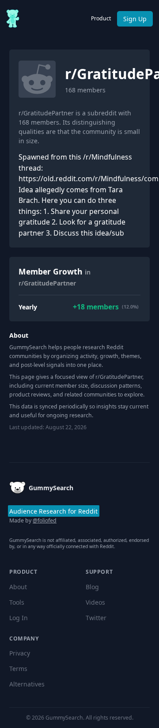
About (18, 587)
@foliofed (45, 520)
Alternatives (27, 684)
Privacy (19, 653)
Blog (92, 587)
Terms (18, 668)
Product (101, 18)
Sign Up (135, 19)
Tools (16, 602)
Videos (95, 602)
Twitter (96, 618)
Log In (18, 618)
